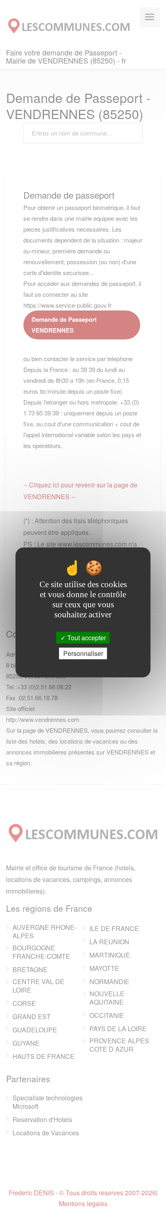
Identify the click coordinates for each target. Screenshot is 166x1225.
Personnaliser (83, 653)
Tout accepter (86, 637)
